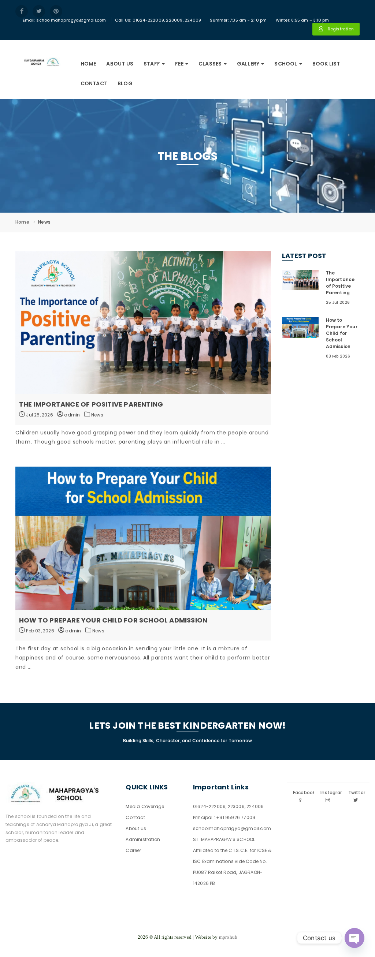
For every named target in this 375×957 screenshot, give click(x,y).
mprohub (228, 937)
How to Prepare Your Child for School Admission (113, 620)
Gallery (249, 63)
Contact (94, 83)
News (97, 415)
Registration (340, 29)
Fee (180, 63)
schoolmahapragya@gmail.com (232, 828)
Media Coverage (145, 806)
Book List (326, 63)
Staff (152, 63)
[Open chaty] (354, 938)
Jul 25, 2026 (39, 415)
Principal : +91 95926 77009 (224, 817)
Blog (125, 83)
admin (71, 415)
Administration (143, 839)
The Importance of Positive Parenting (91, 404)
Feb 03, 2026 (39, 631)
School (286, 63)
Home (88, 63)
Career (133, 850)
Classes (210, 63)
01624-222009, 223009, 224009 (228, 806)
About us (119, 63)
